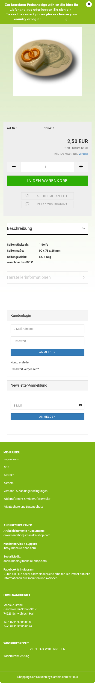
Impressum (10, 459)
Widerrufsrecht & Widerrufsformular (26, 498)
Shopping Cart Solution (32, 677)
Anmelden (47, 352)
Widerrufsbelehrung (16, 656)
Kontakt (8, 475)
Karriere (8, 483)
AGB (6, 467)
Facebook (9, 569)
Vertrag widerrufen (47, 649)
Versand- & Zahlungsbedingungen (25, 491)
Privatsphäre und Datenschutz (23, 506)
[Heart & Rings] (47, 61)
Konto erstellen (20, 362)
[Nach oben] (82, 676)
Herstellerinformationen (29, 277)
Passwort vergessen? (25, 369)
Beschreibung (19, 228)
